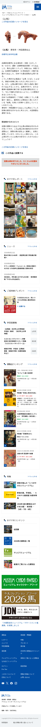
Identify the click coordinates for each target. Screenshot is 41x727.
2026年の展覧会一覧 (22, 541)
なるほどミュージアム (9, 661)
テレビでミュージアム (22, 552)
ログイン (5, 666)
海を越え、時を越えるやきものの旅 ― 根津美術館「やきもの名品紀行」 (20, 278)
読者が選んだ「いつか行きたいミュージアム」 (26, 484)
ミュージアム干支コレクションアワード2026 (15, 15)
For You (4, 669)
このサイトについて (8, 674)
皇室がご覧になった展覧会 (24, 564)
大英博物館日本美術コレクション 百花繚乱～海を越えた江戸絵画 (27, 415)
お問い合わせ (25, 677)
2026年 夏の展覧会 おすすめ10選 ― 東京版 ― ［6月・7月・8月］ (26, 506)
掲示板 (23, 646)
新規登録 (24, 666)
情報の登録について (27, 674)
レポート (5, 640)
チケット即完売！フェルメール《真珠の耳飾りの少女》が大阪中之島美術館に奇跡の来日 (20, 267)
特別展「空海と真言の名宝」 (27, 393)
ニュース (5, 643)
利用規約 (5, 722)
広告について (6, 677)
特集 (22, 640)
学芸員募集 (5, 646)
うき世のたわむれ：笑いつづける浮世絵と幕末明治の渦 (26, 299)
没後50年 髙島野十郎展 (25, 453)
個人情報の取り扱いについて (23, 722)
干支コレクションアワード (15, 13)
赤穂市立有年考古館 (9, 54)
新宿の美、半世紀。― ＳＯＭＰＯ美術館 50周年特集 (27, 495)
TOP (3, 13)
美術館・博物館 (26, 635)
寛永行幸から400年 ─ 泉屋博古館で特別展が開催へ (20, 256)
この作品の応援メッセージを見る (15, 21)
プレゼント (24, 643)
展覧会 (4, 635)
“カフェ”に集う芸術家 (25, 373)
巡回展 (16, 529)
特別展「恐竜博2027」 (25, 434)
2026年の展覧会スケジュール (30, 652)
